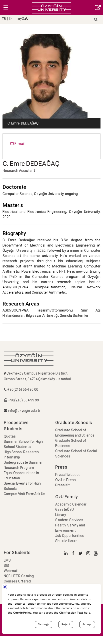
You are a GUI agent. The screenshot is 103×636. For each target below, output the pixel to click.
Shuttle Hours (66, 541)
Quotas (10, 436)
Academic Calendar (70, 504)
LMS (7, 560)
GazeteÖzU (64, 509)
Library (60, 515)
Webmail (11, 571)
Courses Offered (17, 581)
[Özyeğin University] (51, 7)
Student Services (69, 520)
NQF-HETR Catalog (19, 576)
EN (10, 18)
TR (4, 18)
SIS (6, 566)
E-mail (19, 144)
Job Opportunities (69, 536)
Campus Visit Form (19, 494)
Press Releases (67, 475)
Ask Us (39, 494)
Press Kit (62, 485)
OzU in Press (65, 480)
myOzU (22, 18)
